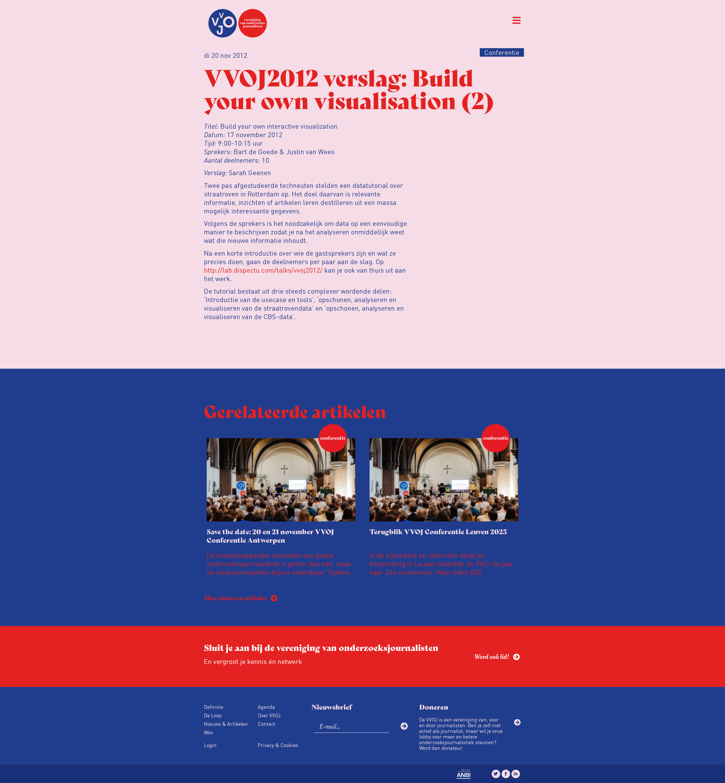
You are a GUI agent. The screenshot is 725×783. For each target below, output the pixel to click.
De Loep (213, 715)
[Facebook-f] (506, 774)
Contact (266, 723)
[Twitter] (496, 774)
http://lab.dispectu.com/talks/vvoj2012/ (263, 270)
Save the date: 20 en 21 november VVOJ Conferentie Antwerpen (270, 535)
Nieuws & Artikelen (226, 723)
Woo (208, 732)
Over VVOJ (269, 715)
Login (210, 745)
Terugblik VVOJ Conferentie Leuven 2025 (438, 531)
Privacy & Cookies (278, 745)
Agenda (266, 706)
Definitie (213, 706)
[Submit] (404, 726)
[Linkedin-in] (515, 774)
